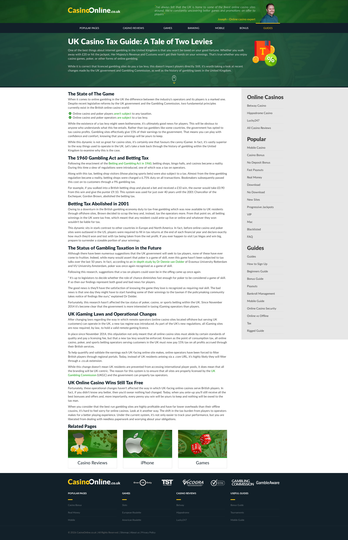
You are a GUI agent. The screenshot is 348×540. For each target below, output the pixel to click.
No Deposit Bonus (258, 162)
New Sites (253, 199)
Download (253, 184)
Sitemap (124, 532)
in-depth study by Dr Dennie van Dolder (158, 261)
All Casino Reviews (259, 128)
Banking (193, 28)
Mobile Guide (255, 301)
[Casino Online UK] (94, 10)
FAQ (250, 236)
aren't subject (122, 113)
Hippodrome (182, 513)
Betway (180, 505)
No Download (256, 192)
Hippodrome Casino (259, 113)
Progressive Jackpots (260, 207)
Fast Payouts (255, 170)
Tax (249, 323)
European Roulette (131, 513)
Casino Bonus (255, 155)
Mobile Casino (256, 147)
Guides (268, 28)
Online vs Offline (257, 316)
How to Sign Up (257, 264)
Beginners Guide (257, 271)
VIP (249, 214)
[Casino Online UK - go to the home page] (94, 482)
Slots (124, 505)
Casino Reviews (133, 28)
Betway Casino (256, 105)
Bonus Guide (255, 278)
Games (167, 28)
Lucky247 (253, 120)
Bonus (244, 28)
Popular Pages (89, 28)
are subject (124, 117)
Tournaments (237, 513)
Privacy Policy (148, 532)
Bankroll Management (261, 293)
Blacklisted (254, 229)
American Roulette (131, 520)
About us (135, 532)
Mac (250, 222)
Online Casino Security (261, 308)
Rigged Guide (255, 330)
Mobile (220, 28)
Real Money (254, 177)
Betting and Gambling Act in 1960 (130, 163)
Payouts (252, 286)
